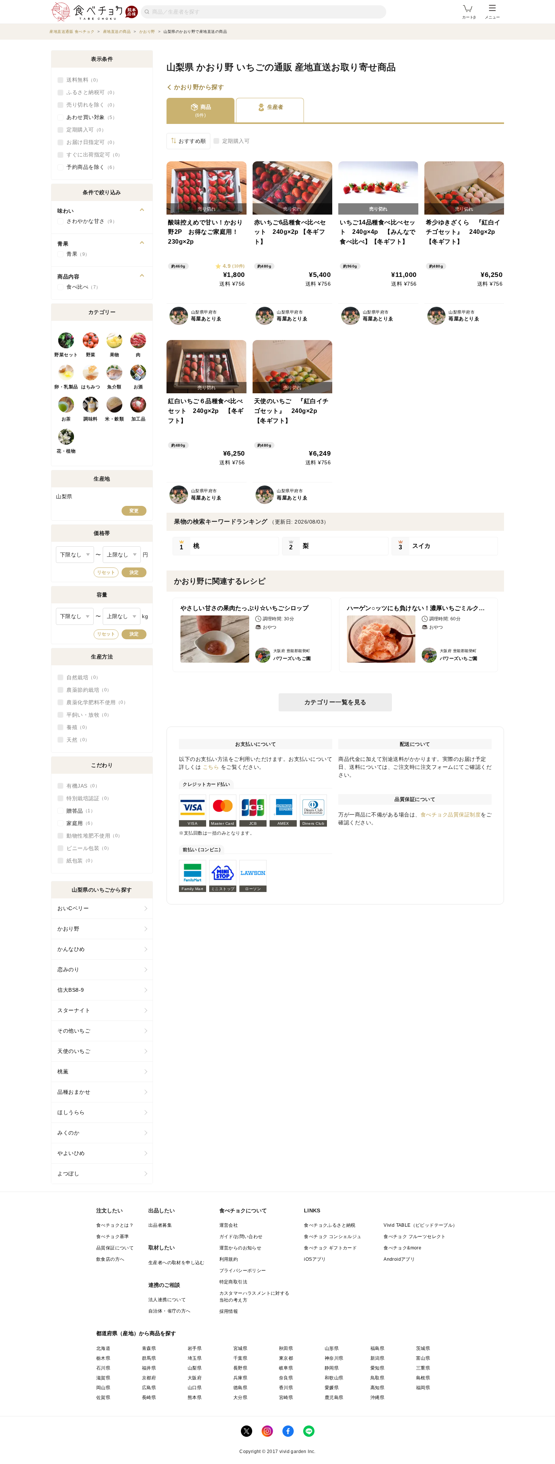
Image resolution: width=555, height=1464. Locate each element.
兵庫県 (240, 1378)
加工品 (138, 419)
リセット (106, 572)
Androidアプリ (399, 1259)
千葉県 (240, 1358)
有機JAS (80, 786)
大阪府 (195, 1378)
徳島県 (240, 1387)
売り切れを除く (89, 105)
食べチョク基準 (112, 1236)
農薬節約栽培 (86, 690)
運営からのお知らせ (240, 1248)
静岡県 (332, 1368)
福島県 (377, 1348)
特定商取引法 (233, 1282)
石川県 (103, 1368)
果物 (114, 354)
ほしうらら (71, 1112)
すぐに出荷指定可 (92, 155)
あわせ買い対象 (89, 117)
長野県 (240, 1368)
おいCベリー (73, 908)
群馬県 (149, 1358)
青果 (75, 254)
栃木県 (103, 1358)
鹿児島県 (334, 1397)
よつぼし (68, 1173)
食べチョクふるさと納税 (329, 1225)
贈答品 (78, 811)
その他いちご (73, 1031)
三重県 (423, 1368)
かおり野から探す (199, 87)
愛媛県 (332, 1387)
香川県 (286, 1387)
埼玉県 (195, 1358)
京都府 (149, 1378)
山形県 (332, 1348)
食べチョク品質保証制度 (451, 815)
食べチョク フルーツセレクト (415, 1236)
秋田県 (286, 1348)
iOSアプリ (315, 1259)
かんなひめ (71, 949)
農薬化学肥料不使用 (94, 702)
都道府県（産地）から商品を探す (136, 1333)
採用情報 (228, 1311)
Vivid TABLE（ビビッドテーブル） (420, 1225)
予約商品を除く (89, 167)
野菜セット (66, 354)
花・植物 (66, 451)
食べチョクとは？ (115, 1225)
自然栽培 (81, 677)
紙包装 (78, 861)
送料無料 (81, 80)
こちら (211, 767)
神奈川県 (334, 1358)
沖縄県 (377, 1397)
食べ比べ (81, 287)
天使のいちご (73, 1051)
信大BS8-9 (70, 990)
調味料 (90, 419)
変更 (134, 510)
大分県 (240, 1397)
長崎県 (149, 1397)
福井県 (149, 1368)
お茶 (66, 419)
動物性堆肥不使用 (92, 836)
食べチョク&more (402, 1248)
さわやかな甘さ (89, 221)
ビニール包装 (86, 848)
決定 (134, 572)
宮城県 (240, 1348)
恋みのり (68, 969)
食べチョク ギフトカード (330, 1248)
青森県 (149, 1348)
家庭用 (78, 823)
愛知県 (377, 1368)
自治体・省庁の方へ (169, 1311)
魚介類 (114, 387)
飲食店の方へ (110, 1259)
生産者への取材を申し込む (176, 1262)
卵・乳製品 (66, 387)
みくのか (68, 1133)
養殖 (75, 727)
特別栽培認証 (86, 798)
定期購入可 (236, 141)
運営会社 (228, 1225)
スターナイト (73, 1010)
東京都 (286, 1358)
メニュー (492, 17)
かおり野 (68, 929)
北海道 (103, 1348)
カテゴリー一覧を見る (335, 702)
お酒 (138, 387)
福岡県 (423, 1387)
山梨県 (195, 1368)
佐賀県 (103, 1397)
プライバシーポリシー (242, 1270)
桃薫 (62, 1071)
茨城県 (423, 1348)
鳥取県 (377, 1378)
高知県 (377, 1387)
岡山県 (103, 1387)
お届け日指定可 (89, 142)
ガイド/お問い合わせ (241, 1236)
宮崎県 (286, 1397)
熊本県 (195, 1397)
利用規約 (228, 1259)
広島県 (149, 1387)
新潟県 (377, 1358)
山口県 (195, 1387)
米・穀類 (114, 419)
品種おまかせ (73, 1092)
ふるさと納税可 (89, 92)
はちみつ (90, 387)
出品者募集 (160, 1225)
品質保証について (115, 1248)
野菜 (91, 354)
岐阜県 (286, 1368)
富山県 (423, 1358)
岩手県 (195, 1348)
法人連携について (167, 1299)
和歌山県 (334, 1378)
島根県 (423, 1378)
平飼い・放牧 (86, 715)
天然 (75, 740)
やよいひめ (71, 1153)
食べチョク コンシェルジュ (332, 1236)
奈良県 (286, 1378)
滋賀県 (103, 1378)
